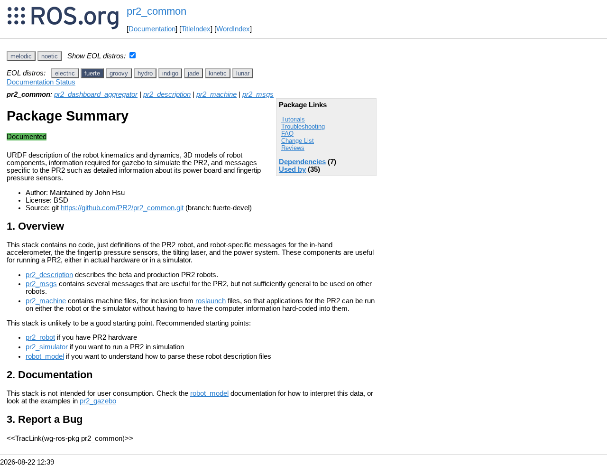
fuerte (92, 73)
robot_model (45, 356)
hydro (145, 73)
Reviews (292, 147)
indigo (170, 73)
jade (193, 73)
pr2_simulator (47, 347)
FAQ (287, 133)
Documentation (152, 29)
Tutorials (293, 119)
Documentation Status (41, 82)
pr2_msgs (258, 94)
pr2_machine (216, 94)
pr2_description (167, 94)
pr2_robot (40, 337)
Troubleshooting (303, 126)
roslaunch (210, 301)
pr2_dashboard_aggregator (96, 94)
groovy (119, 73)
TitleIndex (196, 29)
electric (65, 73)
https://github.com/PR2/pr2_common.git (122, 208)
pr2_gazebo (98, 401)
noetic (49, 56)
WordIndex (233, 29)
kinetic (218, 73)
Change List (297, 140)
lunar (242, 73)
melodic (21, 56)
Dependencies (302, 162)
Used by (292, 169)
